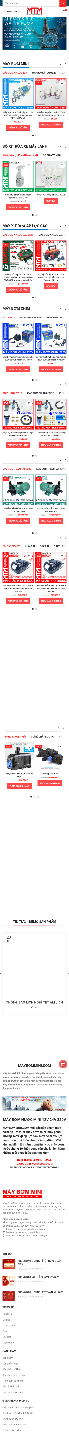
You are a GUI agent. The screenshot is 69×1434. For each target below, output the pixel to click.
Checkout (7, 1337)
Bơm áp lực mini (50, 773)
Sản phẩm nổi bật (12, 1369)
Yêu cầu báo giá (11, 1386)
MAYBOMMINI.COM (16, 1127)
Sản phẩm (8, 1358)
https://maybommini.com (28, 1232)
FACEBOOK (16, 1167)
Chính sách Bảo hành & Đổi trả (18, 1413)
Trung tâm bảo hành (13, 1380)
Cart (5, 1331)
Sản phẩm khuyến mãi (14, 1375)
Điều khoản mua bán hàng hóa (18, 1407)
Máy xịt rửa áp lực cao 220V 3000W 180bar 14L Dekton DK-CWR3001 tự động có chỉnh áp (18, 277)
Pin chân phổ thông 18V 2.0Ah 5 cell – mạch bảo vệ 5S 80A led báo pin (51, 588)
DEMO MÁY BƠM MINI (47, 1167)
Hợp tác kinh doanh (13, 1392)
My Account (9, 1325)
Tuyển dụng (9, 1342)
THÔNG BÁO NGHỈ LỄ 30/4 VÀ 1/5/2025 (38, 1277)
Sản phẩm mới (10, 1363)
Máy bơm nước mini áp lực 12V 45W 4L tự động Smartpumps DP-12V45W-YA (18, 115)
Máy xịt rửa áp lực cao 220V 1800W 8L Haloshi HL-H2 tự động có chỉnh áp (51, 277)
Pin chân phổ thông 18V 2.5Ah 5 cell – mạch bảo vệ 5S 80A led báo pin (18, 588)
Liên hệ (6, 1319)
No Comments (37, 1268)
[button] (18, 128)
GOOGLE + (28, 1167)
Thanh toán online (12, 1430)
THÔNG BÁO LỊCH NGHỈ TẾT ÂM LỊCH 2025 (40, 1292)
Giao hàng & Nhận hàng (15, 1424)
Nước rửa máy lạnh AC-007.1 (51, 194)
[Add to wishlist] (29, 83)
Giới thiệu (8, 1314)
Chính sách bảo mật (13, 1419)
